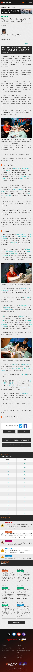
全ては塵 (8, 195)
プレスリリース (20, 655)
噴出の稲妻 (22, 316)
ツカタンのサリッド (21, 235)
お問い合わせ (20, 658)
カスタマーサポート (21, 648)
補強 (4, 179)
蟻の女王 (8, 171)
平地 (18, 322)
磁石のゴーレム (16, 368)
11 (8, 475)
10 (8, 479)
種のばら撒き (25, 169)
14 (8, 463)
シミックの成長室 (17, 189)
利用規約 (4, 645)
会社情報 (4, 658)
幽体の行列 (16, 169)
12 (8, 471)
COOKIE (4, 655)
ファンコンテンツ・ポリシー (8, 651)
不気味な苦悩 (13, 253)
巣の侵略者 (7, 307)
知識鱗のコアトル (11, 251)
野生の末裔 (14, 243)
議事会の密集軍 (22, 237)
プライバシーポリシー (7, 648)
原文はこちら (28, 43)
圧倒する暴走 (22, 179)
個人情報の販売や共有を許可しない (24, 651)
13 (8, 467)
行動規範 (19, 645)
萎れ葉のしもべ (24, 177)
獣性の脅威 (23, 289)
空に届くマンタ (14, 383)
